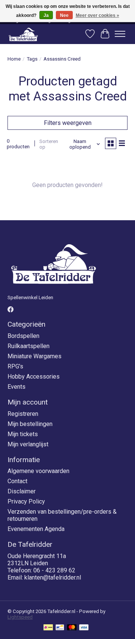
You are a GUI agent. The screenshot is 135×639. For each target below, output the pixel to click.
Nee (64, 15)
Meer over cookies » (97, 15)
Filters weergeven (68, 122)
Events (17, 386)
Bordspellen (23, 335)
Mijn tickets (23, 434)
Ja (46, 15)
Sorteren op (48, 144)
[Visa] (84, 627)
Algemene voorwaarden (38, 471)
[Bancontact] (59, 627)
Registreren (23, 413)
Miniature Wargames (35, 356)
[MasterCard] (72, 627)
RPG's (15, 366)
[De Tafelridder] (23, 34)
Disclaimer (22, 491)
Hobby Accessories (34, 376)
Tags (32, 59)
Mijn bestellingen (30, 424)
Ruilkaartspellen (29, 346)
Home (14, 59)
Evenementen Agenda (36, 528)
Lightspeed (20, 617)
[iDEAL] (48, 627)
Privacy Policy (26, 501)
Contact (17, 481)
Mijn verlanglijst (28, 444)
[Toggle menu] (120, 33)
